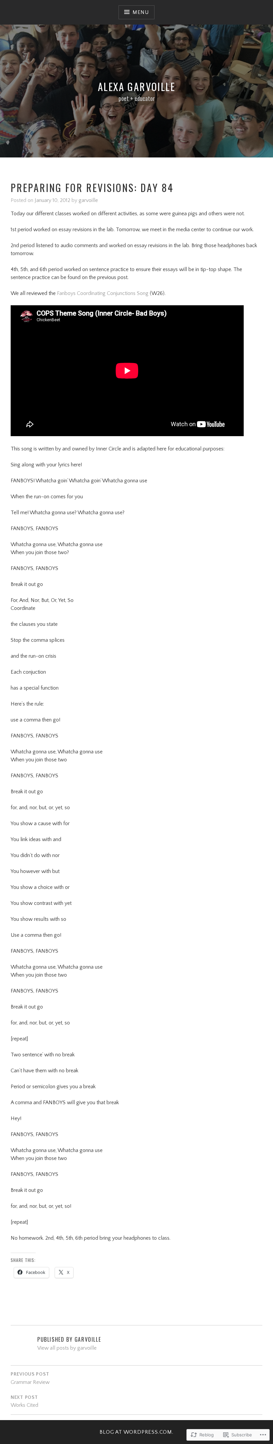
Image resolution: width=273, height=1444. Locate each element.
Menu (141, 12)
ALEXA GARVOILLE (136, 86)
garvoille (88, 200)
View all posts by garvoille (67, 1348)
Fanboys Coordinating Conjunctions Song (102, 293)
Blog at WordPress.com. (136, 1432)
